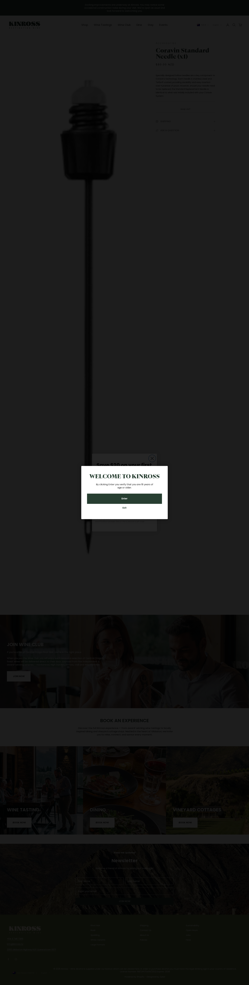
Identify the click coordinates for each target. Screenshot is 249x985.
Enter (124, 498)
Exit (124, 507)
